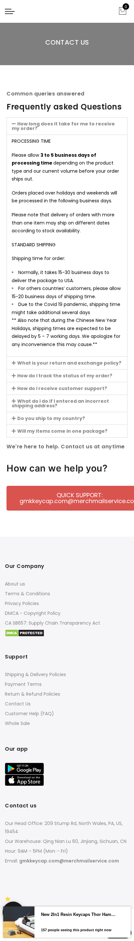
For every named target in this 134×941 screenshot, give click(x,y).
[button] (67, 126)
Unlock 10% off (13, 912)
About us (15, 584)
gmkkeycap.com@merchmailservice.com (69, 861)
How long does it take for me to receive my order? (63, 126)
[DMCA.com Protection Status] (24, 633)
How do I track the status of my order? (64, 375)
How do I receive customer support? (62, 388)
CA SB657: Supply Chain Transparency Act (52, 623)
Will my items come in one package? (62, 431)
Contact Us (18, 704)
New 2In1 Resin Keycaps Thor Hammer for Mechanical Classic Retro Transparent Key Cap (78, 928)
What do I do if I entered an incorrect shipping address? (60, 403)
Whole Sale (17, 723)
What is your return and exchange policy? (69, 363)
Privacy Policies (22, 603)
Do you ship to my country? (51, 418)
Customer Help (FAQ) (29, 713)
